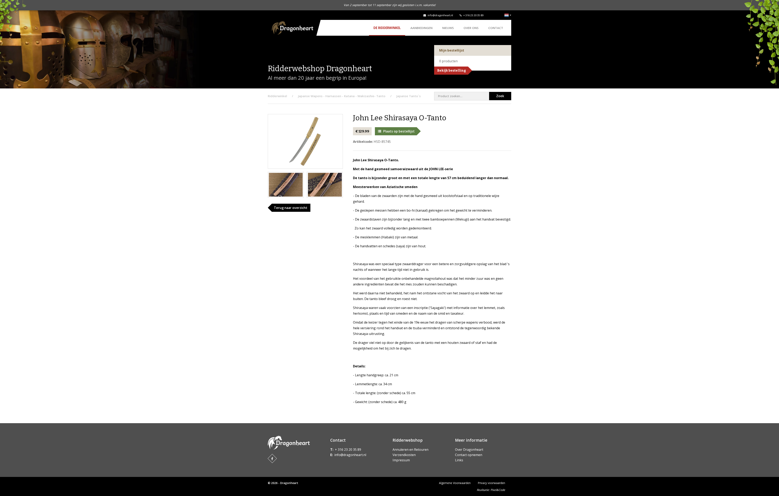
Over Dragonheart (469, 449)
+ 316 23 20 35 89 (473, 15)
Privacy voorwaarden (491, 483)
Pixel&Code (498, 490)
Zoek (500, 96)
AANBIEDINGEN (421, 28)
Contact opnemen (468, 455)
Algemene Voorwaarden (455, 483)
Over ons (471, 28)
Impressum (401, 460)
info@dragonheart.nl (440, 15)
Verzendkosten (404, 455)
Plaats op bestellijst (399, 131)
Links (459, 460)
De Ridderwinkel (387, 28)
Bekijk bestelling (451, 70)
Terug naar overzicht (290, 208)
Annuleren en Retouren (410, 449)
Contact (495, 28)
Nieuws (448, 28)
